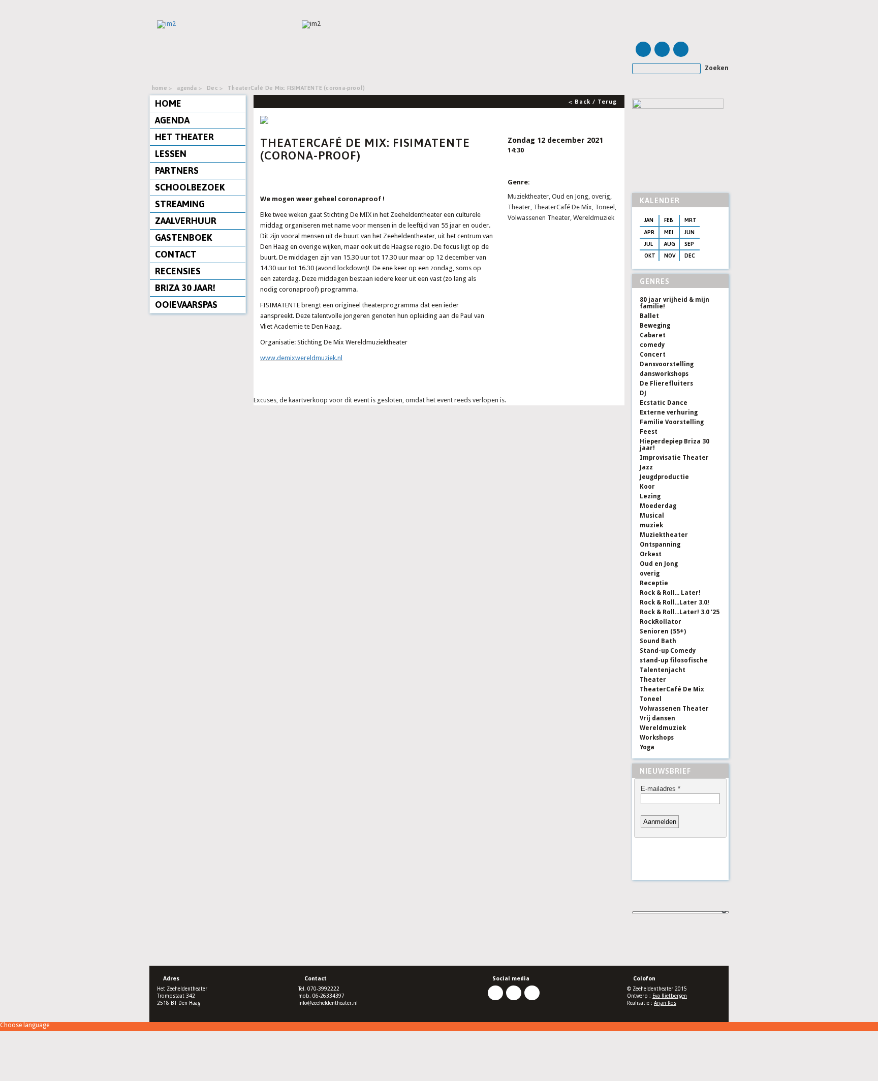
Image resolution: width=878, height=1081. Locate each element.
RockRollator (660, 621)
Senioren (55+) (663, 631)
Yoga (647, 747)
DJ (643, 393)
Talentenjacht (662, 670)
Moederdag (658, 506)
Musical (652, 515)
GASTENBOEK (183, 237)
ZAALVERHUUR (185, 220)
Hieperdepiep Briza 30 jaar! (674, 445)
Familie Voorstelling (672, 422)
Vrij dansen (657, 718)
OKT (649, 255)
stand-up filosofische (674, 660)
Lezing (650, 496)
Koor (647, 486)
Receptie (654, 583)
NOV (670, 255)
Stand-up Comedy (668, 650)
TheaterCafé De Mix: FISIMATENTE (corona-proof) (296, 88)
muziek (651, 525)
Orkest (651, 554)
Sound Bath (658, 641)
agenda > (189, 88)
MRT (690, 220)
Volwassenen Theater (674, 708)
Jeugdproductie (664, 477)
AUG (669, 244)
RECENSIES (178, 271)
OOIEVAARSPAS (186, 304)
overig (650, 573)
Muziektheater (664, 534)
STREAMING (180, 204)
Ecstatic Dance (663, 402)
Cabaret (653, 335)
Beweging (655, 325)
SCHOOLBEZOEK (190, 187)
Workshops (657, 737)
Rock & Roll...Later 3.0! (674, 602)
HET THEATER (184, 137)
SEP (689, 244)
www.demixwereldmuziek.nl (301, 358)
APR (649, 232)
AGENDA (172, 120)
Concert (653, 354)
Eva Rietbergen (669, 996)
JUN (689, 232)
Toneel (651, 699)
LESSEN (170, 153)
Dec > (215, 88)
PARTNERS (177, 170)
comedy (652, 344)
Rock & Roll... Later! (670, 592)
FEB (668, 220)
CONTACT (176, 254)
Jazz (646, 467)
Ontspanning (660, 544)
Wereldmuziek (663, 728)
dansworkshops (664, 373)
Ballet (649, 316)
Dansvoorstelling (667, 364)
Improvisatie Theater (674, 457)
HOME (168, 103)
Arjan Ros (665, 1003)
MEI (668, 232)
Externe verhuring (669, 412)
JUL (648, 244)
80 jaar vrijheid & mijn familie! (674, 303)
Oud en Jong (659, 563)
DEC (689, 255)
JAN (648, 220)
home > (162, 88)
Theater (653, 679)
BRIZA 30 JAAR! (185, 287)
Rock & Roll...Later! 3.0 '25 (679, 612)
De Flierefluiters (666, 383)
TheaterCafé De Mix (672, 689)
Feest (648, 431)
